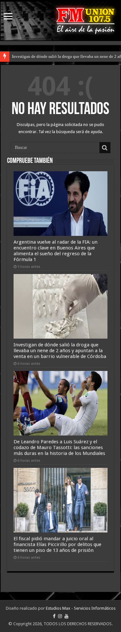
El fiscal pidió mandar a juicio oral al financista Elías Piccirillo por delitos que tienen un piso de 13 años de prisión (57, 544)
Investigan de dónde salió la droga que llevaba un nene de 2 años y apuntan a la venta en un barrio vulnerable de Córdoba (60, 350)
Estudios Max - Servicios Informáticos (81, 608)
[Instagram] (60, 616)
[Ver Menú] (8, 17)
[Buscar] (104, 147)
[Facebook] (54, 616)
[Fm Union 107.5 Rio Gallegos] (60, 21)
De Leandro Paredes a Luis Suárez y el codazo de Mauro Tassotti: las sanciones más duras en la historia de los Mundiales (59, 447)
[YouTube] (66, 616)
